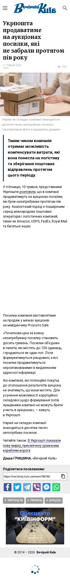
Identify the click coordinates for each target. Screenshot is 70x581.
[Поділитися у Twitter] (17, 487)
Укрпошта (15, 500)
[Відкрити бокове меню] (5, 8)
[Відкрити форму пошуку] (65, 8)
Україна (36, 500)
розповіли (27, 192)
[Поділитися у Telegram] (27, 487)
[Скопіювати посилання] (63, 476)
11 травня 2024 (12, 65)
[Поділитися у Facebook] (7, 487)
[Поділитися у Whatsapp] (56, 487)
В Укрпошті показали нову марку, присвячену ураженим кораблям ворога (32, 445)
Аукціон (55, 500)
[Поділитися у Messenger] (46, 487)
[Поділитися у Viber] (37, 487)
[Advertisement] (35, 271)
